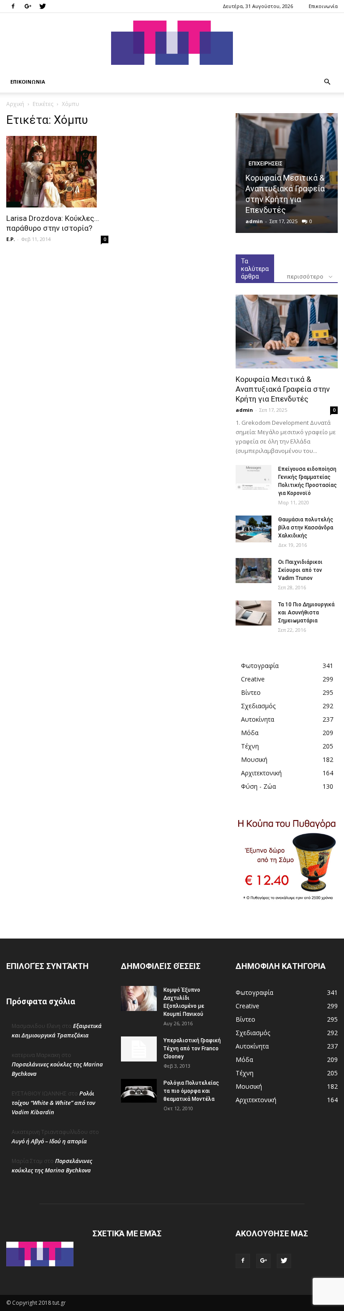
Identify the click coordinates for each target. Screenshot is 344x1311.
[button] (327, 82)
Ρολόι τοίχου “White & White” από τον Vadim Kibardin (53, 1102)
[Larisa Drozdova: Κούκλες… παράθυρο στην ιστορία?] (57, 171)
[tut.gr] (172, 43)
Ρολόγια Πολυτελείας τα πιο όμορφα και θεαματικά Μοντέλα (191, 1091)
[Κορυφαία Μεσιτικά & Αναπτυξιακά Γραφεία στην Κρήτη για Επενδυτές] (287, 331)
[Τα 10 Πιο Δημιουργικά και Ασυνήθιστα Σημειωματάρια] (253, 613)
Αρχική (15, 104)
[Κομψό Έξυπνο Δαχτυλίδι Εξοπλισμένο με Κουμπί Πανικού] (139, 998)
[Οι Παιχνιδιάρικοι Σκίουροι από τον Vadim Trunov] (253, 570)
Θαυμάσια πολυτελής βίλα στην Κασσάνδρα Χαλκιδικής (305, 527)
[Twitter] (42, 6)
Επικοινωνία (323, 6)
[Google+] (27, 6)
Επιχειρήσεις (266, 164)
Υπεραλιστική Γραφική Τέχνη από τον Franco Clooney (192, 1048)
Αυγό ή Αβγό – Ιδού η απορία (49, 1141)
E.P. (10, 239)
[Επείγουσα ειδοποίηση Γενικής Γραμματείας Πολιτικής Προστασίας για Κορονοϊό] (253, 477)
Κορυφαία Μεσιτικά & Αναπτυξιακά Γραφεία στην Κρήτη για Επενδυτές (283, 389)
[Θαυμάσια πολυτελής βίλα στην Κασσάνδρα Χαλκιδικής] (253, 529)
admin (254, 221)
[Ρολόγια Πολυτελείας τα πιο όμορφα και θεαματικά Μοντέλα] (139, 1090)
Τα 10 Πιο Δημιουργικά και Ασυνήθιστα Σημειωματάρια (306, 612)
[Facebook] (13, 6)
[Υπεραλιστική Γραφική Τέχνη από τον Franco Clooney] (139, 1048)
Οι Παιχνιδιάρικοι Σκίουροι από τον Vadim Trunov (300, 570)
